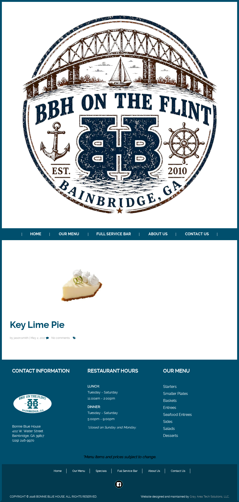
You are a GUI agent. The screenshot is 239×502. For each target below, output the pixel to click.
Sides (167, 421)
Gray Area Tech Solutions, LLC (209, 496)
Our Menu (69, 234)
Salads (169, 428)
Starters (170, 386)
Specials (101, 471)
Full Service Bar (113, 234)
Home (35, 234)
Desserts (170, 435)
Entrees (169, 407)
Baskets (170, 400)
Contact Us (197, 234)
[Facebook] (119, 484)
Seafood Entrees (177, 414)
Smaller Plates (175, 393)
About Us (158, 234)
